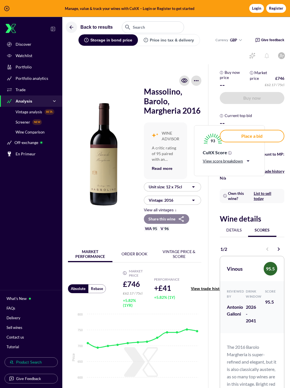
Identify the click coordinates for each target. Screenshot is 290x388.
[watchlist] (184, 81)
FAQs (11, 308)
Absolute (78, 288)
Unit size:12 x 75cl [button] (165, 186)
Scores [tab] (262, 230)
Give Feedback (28, 379)
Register (276, 8)
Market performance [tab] (90, 254)
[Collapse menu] (53, 29)
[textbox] (153, 27)
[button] (145, 8)
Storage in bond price (111, 40)
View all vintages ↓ (160, 210)
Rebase (97, 288)
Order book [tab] (134, 253)
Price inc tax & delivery (172, 40)
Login (256, 8)
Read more (162, 168)
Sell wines (14, 327)
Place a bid (252, 136)
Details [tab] (234, 230)
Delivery (13, 318)
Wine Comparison (30, 132)
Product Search (29, 362)
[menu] (196, 81)
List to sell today (262, 196)
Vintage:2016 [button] (161, 200)
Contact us (15, 337)
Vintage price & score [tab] (179, 254)
